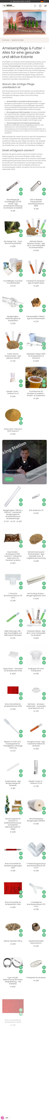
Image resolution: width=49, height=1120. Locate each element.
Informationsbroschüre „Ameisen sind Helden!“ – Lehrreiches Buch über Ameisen (12, 1096)
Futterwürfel (13, 1059)
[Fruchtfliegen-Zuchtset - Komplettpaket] (13, 267)
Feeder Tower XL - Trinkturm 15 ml (36, 782)
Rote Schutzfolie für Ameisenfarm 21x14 (13, 903)
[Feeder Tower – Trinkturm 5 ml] (13, 377)
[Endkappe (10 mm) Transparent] (36, 654)
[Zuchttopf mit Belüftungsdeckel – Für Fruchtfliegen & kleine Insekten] (36, 1004)
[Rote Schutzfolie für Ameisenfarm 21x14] (13, 888)
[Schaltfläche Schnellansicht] (21, 189)
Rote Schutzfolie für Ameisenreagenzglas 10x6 (13, 865)
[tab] (3, 236)
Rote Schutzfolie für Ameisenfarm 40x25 (13, 1019)
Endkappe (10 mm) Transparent (36, 670)
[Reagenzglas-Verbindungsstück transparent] (13, 302)
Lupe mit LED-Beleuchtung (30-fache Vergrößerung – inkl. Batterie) (13, 980)
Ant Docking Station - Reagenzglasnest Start (36, 594)
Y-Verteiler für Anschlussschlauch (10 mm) (36, 904)
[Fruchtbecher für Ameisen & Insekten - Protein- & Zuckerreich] (36, 377)
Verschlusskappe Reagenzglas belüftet (36, 820)
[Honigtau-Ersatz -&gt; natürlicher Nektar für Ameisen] (36, 727)
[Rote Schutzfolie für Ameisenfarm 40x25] (13, 1004)
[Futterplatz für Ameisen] (36, 963)
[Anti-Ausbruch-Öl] (36, 496)
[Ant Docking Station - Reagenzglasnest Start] (36, 579)
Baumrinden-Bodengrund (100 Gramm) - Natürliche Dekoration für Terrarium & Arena (13, 556)
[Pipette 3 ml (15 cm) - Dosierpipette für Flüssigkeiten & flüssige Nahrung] (13, 727)
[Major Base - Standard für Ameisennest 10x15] (13, 654)
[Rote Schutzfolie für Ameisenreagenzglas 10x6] (13, 849)
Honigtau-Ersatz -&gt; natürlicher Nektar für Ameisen (36, 744)
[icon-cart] (40, 6)
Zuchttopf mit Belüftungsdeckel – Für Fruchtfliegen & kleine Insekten (36, 1021)
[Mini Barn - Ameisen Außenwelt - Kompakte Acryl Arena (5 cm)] (36, 690)
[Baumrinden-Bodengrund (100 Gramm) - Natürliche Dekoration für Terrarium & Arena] (13, 538)
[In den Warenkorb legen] (21, 193)
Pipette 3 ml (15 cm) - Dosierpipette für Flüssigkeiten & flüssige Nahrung (13, 745)
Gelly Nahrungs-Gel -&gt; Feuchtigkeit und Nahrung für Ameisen (13, 633)
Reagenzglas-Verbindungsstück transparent (12, 318)
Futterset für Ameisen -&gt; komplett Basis (36, 282)
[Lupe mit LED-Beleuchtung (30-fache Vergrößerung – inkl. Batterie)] (13, 963)
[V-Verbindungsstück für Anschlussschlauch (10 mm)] (36, 849)
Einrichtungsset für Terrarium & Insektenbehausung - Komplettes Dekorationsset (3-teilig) (13, 824)
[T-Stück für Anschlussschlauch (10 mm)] (13, 579)
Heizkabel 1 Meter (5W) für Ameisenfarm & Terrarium (36, 356)
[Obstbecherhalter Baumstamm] (36, 927)
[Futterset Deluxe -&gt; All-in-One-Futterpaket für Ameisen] (36, 617)
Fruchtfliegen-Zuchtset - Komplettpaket (13, 282)
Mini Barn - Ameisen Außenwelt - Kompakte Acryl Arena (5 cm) (36, 706)
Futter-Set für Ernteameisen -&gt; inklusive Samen (13, 356)
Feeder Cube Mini (36, 1059)
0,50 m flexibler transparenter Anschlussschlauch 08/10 (36, 202)
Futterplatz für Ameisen (36, 977)
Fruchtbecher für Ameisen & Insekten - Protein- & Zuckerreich (36, 393)
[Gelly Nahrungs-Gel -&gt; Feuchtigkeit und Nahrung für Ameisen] (13, 617)
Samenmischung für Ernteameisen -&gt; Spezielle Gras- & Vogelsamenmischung (36, 555)
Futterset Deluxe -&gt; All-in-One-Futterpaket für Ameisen (36, 633)
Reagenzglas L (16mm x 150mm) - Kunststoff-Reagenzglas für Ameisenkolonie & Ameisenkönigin (13, 514)
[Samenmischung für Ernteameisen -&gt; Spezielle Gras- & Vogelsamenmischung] (36, 538)
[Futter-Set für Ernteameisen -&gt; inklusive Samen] (13, 340)
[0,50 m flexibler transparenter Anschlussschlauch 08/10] (36, 185)
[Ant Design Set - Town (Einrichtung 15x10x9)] (13, 227)
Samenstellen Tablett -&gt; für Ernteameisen (36, 317)
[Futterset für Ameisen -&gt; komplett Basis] (36, 267)
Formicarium (34, 131)
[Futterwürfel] (13, 1045)
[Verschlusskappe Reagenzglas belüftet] (36, 804)
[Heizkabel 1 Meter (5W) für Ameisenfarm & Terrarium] (36, 340)
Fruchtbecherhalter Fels (36, 1094)
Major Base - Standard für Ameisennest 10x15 (13, 670)
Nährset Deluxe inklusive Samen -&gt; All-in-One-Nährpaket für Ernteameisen (36, 244)
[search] (35, 6)
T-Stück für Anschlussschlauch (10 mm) (13, 595)
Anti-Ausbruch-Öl (36, 510)
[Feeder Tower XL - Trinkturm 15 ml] (36, 767)
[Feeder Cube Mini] (36, 1045)
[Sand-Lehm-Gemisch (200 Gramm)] (13, 415)
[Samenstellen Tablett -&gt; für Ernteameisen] (36, 302)
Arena (21, 131)
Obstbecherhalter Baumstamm (36, 942)
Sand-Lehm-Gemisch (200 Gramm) (13, 430)
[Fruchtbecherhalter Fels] (36, 1079)
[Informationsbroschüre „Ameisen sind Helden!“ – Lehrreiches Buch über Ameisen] (13, 1079)
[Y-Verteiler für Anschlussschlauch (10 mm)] (36, 888)
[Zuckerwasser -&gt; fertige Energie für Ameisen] (13, 767)
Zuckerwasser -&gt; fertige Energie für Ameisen (13, 783)
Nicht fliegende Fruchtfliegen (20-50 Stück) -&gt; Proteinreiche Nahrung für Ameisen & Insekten (13, 203)
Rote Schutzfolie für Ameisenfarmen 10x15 (13, 705)
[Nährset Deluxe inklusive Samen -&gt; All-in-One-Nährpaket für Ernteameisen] (36, 227)
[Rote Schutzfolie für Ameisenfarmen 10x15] (13, 690)
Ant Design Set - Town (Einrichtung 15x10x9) (13, 242)
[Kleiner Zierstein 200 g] (13, 927)
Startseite (5, 40)
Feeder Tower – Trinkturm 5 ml (12, 392)
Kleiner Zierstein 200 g (13, 941)
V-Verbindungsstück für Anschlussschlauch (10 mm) (36, 865)
